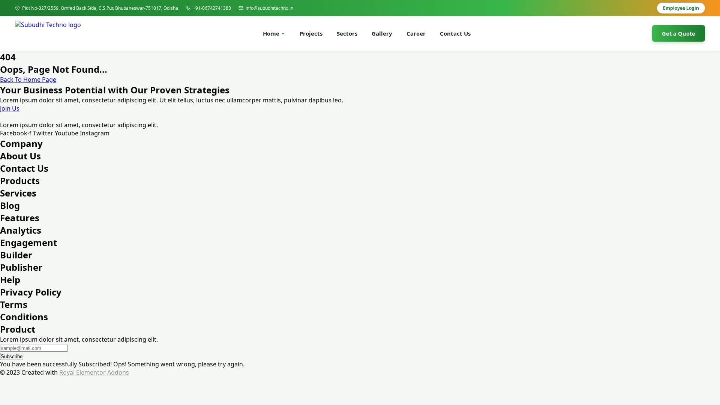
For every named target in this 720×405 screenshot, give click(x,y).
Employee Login (681, 8)
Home (271, 33)
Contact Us (455, 33)
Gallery (382, 33)
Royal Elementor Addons (94, 372)
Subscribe (11, 356)
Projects (311, 33)
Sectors (347, 33)
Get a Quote (678, 33)
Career (416, 33)
